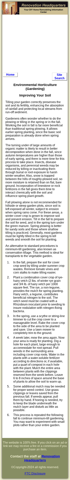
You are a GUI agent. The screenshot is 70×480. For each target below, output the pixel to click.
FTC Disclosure (35, 473)
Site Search (60, 76)
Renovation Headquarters (42, 458)
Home (10, 74)
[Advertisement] (35, 43)
